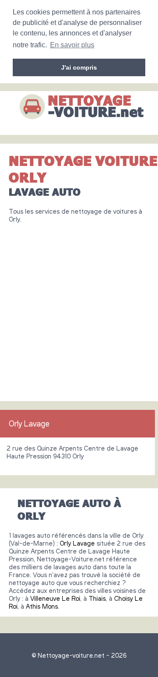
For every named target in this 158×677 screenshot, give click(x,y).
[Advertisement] (79, 309)
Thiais (97, 598)
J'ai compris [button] (79, 67)
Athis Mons (42, 606)
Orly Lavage (29, 423)
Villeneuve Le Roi (55, 598)
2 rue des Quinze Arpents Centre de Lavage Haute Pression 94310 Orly (72, 452)
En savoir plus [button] (72, 45)
